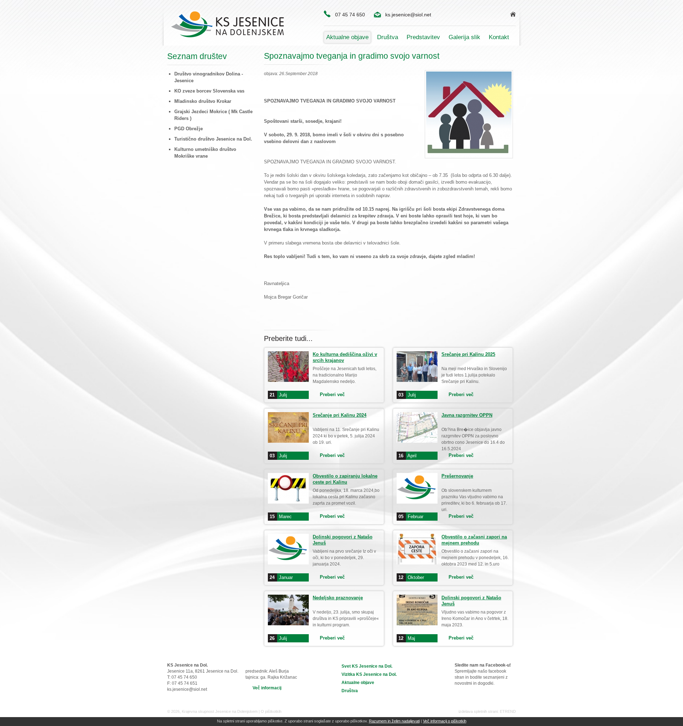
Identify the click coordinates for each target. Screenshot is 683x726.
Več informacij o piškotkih (444, 721)
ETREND (508, 711)
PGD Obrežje (188, 128)
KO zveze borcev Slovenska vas (209, 91)
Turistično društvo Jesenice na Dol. (213, 139)
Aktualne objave (347, 37)
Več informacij (267, 687)
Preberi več (332, 394)
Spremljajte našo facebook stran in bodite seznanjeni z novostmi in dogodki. (483, 674)
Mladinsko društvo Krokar (202, 101)
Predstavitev (423, 37)
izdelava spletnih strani (478, 711)
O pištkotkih (271, 711)
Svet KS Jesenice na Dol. (367, 666)
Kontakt (499, 37)
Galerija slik (464, 37)
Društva (387, 37)
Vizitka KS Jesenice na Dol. (369, 674)
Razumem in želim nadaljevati (394, 721)
